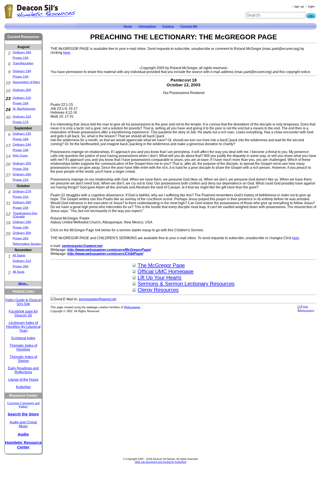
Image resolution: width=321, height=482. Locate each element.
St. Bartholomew (24, 108)
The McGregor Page (161, 265)
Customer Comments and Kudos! (23, 405)
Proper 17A (20, 122)
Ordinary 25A (22, 163)
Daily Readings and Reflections (23, 370)
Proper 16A (20, 103)
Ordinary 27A (22, 191)
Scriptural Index (23, 338)
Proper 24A (20, 227)
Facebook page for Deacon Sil (23, 313)
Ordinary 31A (22, 261)
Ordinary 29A (22, 222)
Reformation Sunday (27, 243)
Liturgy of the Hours (23, 379)
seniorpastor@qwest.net (82, 246)
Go (311, 15)
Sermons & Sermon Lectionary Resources (186, 284)
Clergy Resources (158, 290)
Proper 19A (20, 150)
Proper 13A (20, 57)
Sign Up (299, 6)
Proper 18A (20, 139)
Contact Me (188, 26)
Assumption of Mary (26, 82)
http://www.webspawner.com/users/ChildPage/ (105, 254)
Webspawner (132, 307)
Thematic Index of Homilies (23, 347)
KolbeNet (23, 387)
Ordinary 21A (22, 97)
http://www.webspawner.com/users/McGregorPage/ (109, 250)
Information (147, 26)
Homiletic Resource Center (23, 444)
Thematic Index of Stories (23, 359)
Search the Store (23, 414)
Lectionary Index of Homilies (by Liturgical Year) (23, 326)
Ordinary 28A (22, 202)
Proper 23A (20, 207)
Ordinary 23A (22, 133)
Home (128, 26)
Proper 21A (20, 179)
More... (23, 283)
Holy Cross (20, 155)
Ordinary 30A (22, 233)
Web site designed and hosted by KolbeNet (160, 462)
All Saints (19, 255)
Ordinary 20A (22, 90)
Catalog (168, 26)
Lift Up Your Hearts (159, 277)
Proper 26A (20, 266)
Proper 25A (20, 238)
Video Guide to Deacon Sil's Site (23, 302)
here (66, 52)
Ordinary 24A (22, 144)
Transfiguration (23, 63)
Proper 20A (20, 169)
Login (311, 6)
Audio (23, 434)
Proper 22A (20, 196)
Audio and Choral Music (23, 424)
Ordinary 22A (22, 116)
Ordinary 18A (22, 52)
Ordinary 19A (22, 71)
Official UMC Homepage (165, 271)
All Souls (18, 271)
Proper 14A (20, 76)
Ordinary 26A (22, 174)
